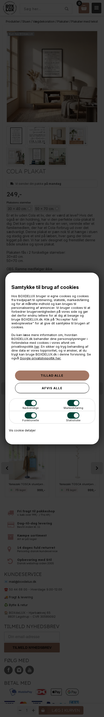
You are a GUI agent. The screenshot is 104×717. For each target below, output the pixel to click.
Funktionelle (30, 420)
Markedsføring (73, 408)
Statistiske (73, 420)
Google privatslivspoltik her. (40, 358)
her (36, 346)
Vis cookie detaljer (22, 430)
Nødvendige (30, 408)
